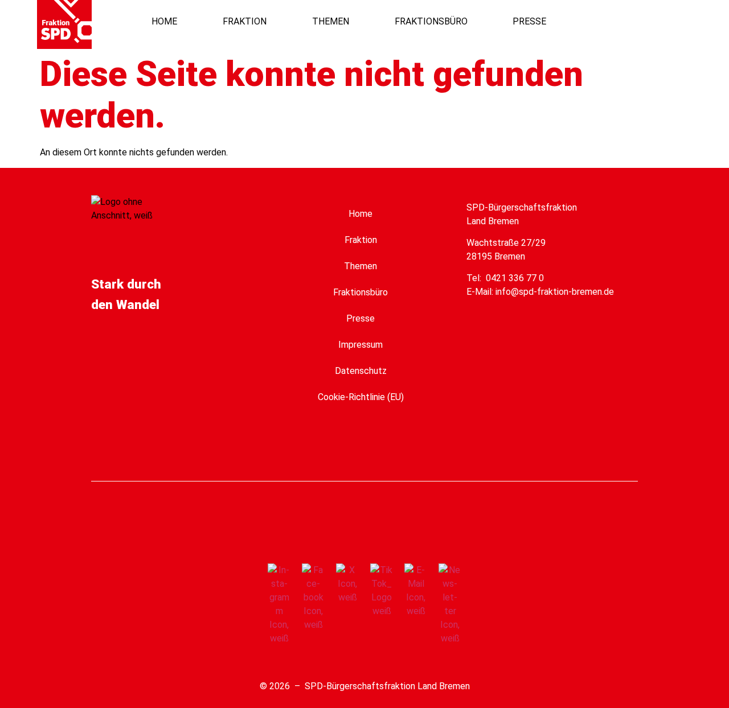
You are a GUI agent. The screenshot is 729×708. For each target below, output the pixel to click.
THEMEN (330, 21)
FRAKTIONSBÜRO (431, 21)
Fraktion (361, 239)
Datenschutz (361, 370)
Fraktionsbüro (360, 292)
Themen (360, 266)
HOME (164, 21)
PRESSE (529, 21)
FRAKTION (245, 21)
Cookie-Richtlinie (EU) (361, 397)
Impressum (360, 344)
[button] (645, 21)
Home (360, 213)
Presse (360, 318)
